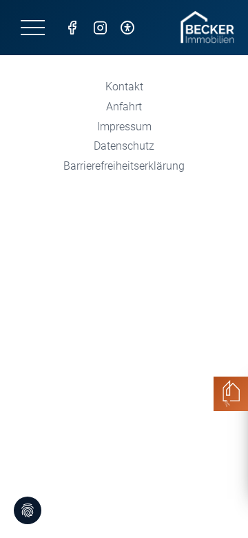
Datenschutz (124, 145)
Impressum (124, 126)
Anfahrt (124, 106)
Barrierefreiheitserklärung (124, 165)
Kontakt (124, 86)
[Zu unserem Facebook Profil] (72, 27)
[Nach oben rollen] (217, 507)
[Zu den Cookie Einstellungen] (27, 510)
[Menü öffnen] (33, 27)
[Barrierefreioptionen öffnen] (127, 27)
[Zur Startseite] (207, 27)
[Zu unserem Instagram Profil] (100, 27)
